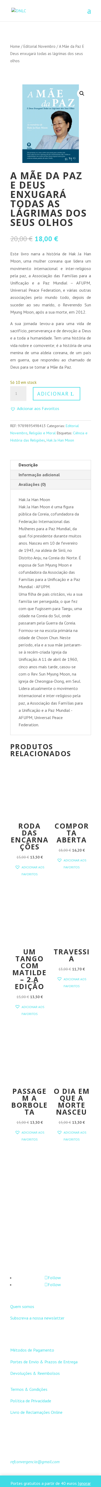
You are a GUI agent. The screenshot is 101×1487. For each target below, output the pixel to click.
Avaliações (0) (32, 484)
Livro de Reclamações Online (36, 1412)
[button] (82, 93)
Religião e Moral (42, 433)
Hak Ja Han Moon (60, 440)
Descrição (28, 464)
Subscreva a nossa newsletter (37, 1318)
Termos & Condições (28, 1389)
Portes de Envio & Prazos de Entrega (44, 1361)
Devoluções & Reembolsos (35, 1373)
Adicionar (53, 393)
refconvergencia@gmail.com (35, 1461)
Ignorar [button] (84, 1483)
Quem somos (22, 1306)
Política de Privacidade (30, 1400)
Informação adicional (39, 474)
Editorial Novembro (39, 46)
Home (15, 46)
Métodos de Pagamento (32, 1350)
